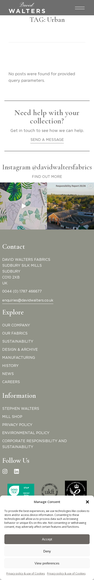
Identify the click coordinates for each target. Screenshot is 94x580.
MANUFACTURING (18, 357)
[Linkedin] (16, 471)
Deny (47, 551)
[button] (87, 502)
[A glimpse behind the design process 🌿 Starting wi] (23, 206)
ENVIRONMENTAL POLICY (25, 433)
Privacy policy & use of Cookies (25, 573)
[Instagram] (5, 471)
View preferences (47, 563)
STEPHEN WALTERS (20, 408)
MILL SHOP (12, 417)
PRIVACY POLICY (17, 425)
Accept (47, 539)
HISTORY (10, 366)
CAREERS (11, 382)
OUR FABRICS (15, 333)
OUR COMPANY (16, 325)
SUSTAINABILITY (17, 341)
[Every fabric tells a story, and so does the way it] (70, 206)
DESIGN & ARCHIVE (20, 349)
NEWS (8, 374)
